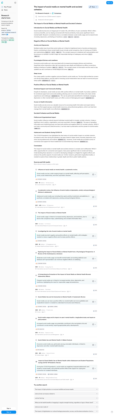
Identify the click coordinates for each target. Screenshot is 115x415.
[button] (109, 2)
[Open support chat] (112, 412)
